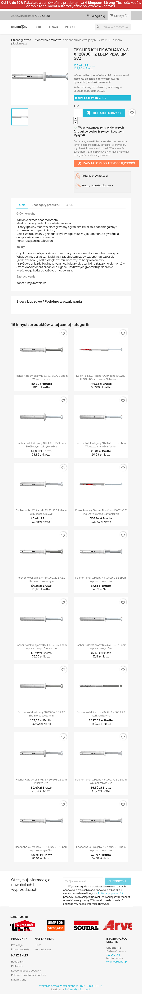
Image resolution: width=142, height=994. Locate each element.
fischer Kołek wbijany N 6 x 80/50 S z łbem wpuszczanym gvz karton (41, 646)
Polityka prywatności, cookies (28, 975)
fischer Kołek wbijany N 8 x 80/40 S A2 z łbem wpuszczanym (41, 714)
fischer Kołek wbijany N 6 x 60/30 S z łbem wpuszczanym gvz (101, 781)
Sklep (40, 27)
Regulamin (17, 961)
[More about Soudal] (86, 925)
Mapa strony (18, 979)
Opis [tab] (22, 205)
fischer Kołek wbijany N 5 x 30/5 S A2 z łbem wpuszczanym (41, 377)
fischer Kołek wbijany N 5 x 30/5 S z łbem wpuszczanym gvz (101, 848)
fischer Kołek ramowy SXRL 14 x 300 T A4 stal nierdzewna (101, 714)
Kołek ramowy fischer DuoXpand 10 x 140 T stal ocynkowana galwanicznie (101, 512)
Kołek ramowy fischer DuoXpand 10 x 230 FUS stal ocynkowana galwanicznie (101, 377)
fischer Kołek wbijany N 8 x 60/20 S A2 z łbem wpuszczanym (41, 579)
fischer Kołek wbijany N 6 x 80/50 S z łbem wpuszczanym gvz (100, 579)
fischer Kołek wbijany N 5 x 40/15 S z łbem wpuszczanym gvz (101, 646)
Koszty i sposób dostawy (26, 970)
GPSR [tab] (69, 205)
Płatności (17, 966)
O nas (53, 27)
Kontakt (68, 27)
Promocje (17, 945)
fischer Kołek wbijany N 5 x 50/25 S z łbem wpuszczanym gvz (41, 512)
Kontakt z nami (43, 949)
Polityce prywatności (110, 893)
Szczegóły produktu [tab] (46, 205)
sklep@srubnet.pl (116, 961)
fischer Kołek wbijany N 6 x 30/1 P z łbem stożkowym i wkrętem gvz (41, 444)
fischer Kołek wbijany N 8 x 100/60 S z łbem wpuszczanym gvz (41, 848)
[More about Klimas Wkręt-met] (24, 925)
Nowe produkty (20, 949)
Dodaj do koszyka (104, 113)
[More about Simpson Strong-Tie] (55, 925)
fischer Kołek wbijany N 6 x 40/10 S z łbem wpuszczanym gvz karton (101, 444)
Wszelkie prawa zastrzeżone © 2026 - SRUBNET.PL (71, 986)
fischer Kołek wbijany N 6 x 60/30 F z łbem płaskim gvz (41, 781)
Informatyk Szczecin (78, 989)
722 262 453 (42, 16)
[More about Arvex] (117, 925)
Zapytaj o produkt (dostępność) (106, 163)
